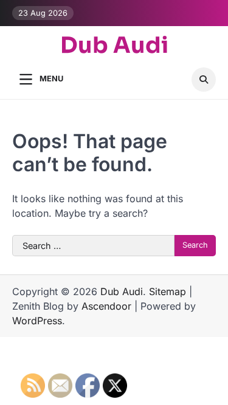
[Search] (204, 79)
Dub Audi (114, 46)
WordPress (37, 321)
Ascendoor (106, 306)
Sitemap (167, 291)
